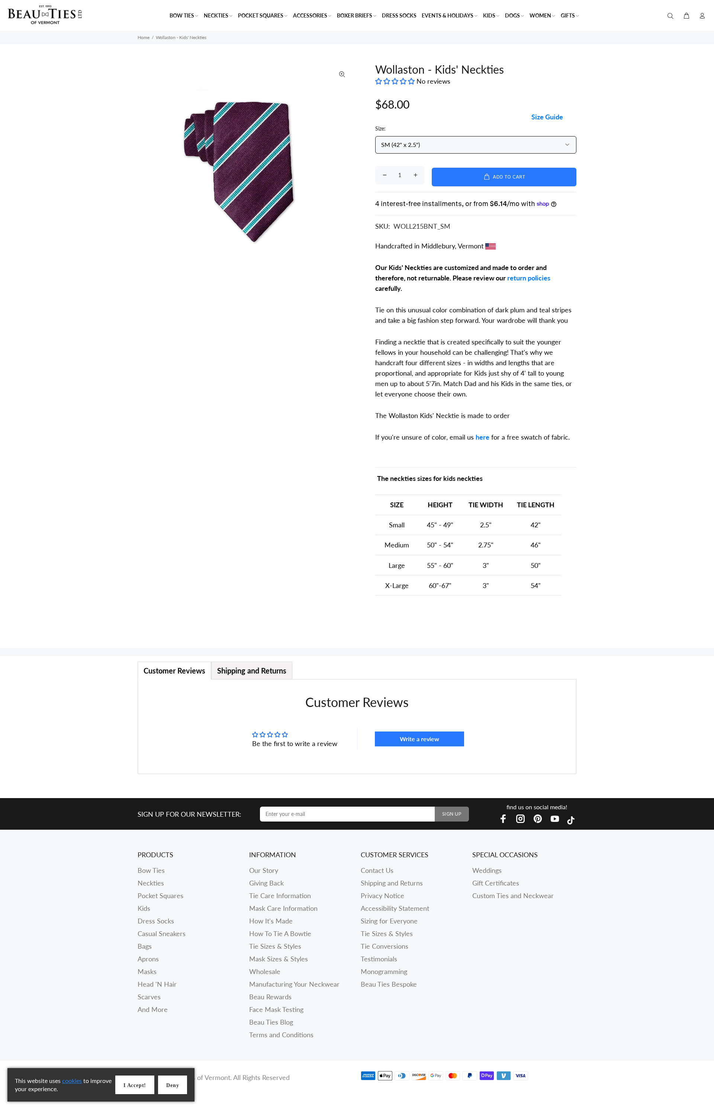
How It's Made (271, 921)
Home (143, 37)
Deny (172, 1085)
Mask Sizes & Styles (278, 959)
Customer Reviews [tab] (174, 670)
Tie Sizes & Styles (275, 946)
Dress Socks (156, 921)
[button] (395, 81)
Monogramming (384, 971)
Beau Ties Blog (271, 1022)
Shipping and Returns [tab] (251, 670)
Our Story (263, 870)
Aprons (148, 959)
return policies (528, 278)
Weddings (487, 870)
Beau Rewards (270, 997)
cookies (72, 1080)
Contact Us (377, 870)
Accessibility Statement (395, 908)
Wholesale (264, 971)
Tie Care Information (280, 895)
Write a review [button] (419, 738)
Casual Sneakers (162, 933)
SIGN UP (451, 814)
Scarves (149, 997)
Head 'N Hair (157, 984)
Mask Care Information (283, 908)
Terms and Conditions (281, 1035)
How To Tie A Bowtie (280, 933)
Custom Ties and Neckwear (513, 895)
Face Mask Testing (276, 1009)
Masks (147, 971)
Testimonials (379, 959)
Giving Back (266, 883)
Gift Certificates (495, 883)
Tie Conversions (384, 946)
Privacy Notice (382, 895)
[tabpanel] (357, 726)
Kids (144, 908)
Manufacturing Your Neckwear (294, 984)
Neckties (151, 883)
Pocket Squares (160, 895)
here (482, 437)
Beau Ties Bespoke (389, 984)
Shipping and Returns (392, 883)
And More (153, 1009)
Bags (145, 946)
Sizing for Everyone (389, 921)
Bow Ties (151, 870)
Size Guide (547, 117)
